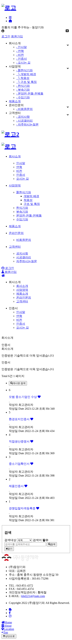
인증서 (20, 174)
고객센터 (22, 301)
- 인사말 (21, 47)
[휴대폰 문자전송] (10, 20)
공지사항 (22, 253)
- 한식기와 (23, 85)
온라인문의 (23, 297)
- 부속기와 (23, 89)
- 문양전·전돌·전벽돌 (29, 93)
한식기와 (22, 207)
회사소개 (22, 285)
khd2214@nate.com (33, 596)
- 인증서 (21, 58)
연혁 (19, 167)
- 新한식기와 (24, 70)
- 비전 (20, 54)
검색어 (40, 540)
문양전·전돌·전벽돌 (29, 215)
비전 (19, 170)
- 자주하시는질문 (27, 124)
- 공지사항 (23, 116)
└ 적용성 (22, 78)
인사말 (20, 163)
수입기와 (22, 219)
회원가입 (17, 36)
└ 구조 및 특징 (26, 81)
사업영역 (22, 289)
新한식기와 (23, 192)
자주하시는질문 (26, 261)
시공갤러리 (23, 257)
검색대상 (10, 540)
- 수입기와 (23, 97)
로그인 (5, 36)
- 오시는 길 (23, 62)
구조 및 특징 (32, 203)
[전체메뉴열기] (10, 17)
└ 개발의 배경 (26, 74)
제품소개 (15, 101)
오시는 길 (22, 178)
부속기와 (22, 211)
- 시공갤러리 (24, 120)
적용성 (28, 200)
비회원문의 (23, 239)
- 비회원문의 (24, 109)
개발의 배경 (31, 196)
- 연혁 (20, 51)
